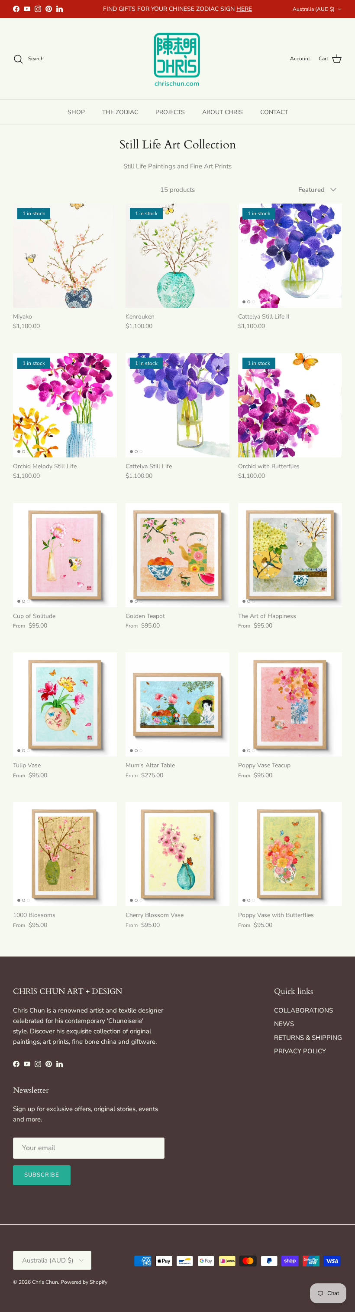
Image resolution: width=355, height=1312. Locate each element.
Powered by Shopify (84, 1282)
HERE (244, 9)
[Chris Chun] (177, 59)
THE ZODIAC (120, 112)
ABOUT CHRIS (222, 112)
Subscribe (41, 1175)
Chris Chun (45, 1282)
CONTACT (274, 112)
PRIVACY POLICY (300, 1051)
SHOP (76, 112)
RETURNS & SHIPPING (308, 1037)
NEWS (284, 1023)
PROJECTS (170, 112)
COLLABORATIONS (303, 1010)
